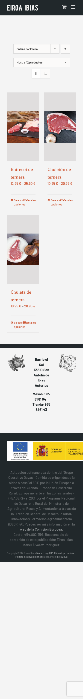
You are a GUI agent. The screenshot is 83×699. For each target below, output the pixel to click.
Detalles (31, 200)
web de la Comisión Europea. (41, 529)
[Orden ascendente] (65, 49)
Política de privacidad (63, 553)
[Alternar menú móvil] (73, 7)
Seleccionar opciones (18, 202)
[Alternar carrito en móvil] (64, 7)
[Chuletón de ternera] (60, 126)
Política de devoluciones (28, 556)
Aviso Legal (43, 553)
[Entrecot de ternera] (23, 126)
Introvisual (62, 556)
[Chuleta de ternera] (23, 249)
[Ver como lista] (45, 73)
